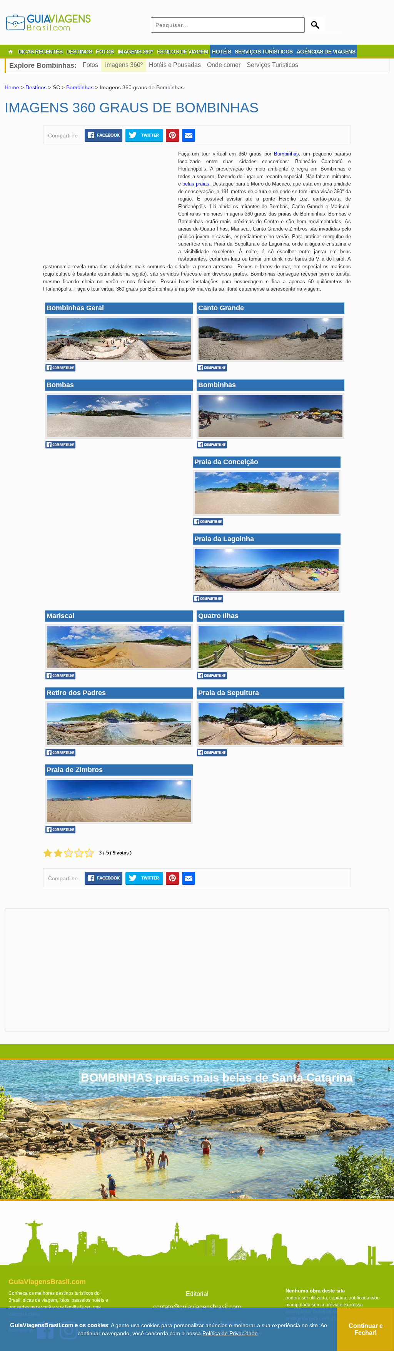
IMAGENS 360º (135, 51)
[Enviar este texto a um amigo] (188, 135)
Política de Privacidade (230, 1333)
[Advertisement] (107, 206)
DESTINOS (79, 51)
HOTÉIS (221, 51)
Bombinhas (79, 87)
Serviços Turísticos (272, 65)
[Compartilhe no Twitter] (144, 135)
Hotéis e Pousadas (175, 65)
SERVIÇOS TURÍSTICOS (264, 51)
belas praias (195, 184)
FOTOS (105, 51)
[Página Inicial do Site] (10, 52)
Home (12, 87)
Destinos (36, 87)
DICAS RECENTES (40, 51)
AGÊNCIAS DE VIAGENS (326, 51)
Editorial (197, 1294)
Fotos (90, 65)
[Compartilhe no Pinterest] (172, 135)
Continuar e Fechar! (366, 1329)
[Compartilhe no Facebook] (103, 135)
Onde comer (223, 65)
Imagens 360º (124, 65)
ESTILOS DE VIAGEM (183, 51)
